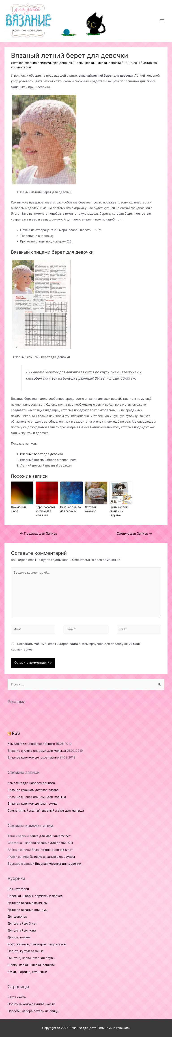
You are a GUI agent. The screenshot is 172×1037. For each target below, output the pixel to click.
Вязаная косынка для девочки (58, 863)
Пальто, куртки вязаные (26, 951)
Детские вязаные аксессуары (52, 856)
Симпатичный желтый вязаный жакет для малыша (46, 810)
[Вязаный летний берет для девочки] (44, 139)
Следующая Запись (134, 533)
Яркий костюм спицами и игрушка (119, 511)
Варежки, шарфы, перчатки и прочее (35, 896)
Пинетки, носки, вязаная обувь (31, 958)
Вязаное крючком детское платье (33, 757)
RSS (16, 733)
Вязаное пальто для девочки (70, 509)
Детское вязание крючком (27, 903)
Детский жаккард (90, 509)
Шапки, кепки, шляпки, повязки (97, 63)
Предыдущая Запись (38, 533)
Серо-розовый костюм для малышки (45, 511)
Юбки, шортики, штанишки (27, 972)
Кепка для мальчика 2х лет (50, 836)
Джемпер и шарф (18, 509)
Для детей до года (22, 930)
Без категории (18, 889)
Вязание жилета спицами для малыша (37, 750)
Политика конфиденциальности (31, 1004)
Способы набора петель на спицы (33, 1011)
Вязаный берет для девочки (41, 454)
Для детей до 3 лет (22, 923)
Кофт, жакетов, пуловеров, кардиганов (37, 944)
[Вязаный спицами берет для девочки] (41, 304)
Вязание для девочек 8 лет (52, 849)
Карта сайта (17, 997)
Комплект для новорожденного (31, 743)
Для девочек (62, 63)
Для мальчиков (19, 937)
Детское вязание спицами (31, 63)
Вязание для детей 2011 (55, 843)
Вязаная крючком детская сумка (33, 803)
